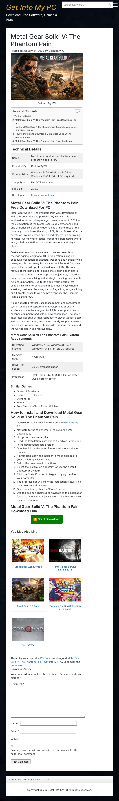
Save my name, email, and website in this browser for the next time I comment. (44, 752)
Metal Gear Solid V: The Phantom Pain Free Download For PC (45, 122)
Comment (17, 684)
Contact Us (15, 779)
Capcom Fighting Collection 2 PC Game (65, 607)
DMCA (46, 779)
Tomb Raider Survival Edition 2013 (65, 568)
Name (15, 723)
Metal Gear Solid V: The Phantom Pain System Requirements (48, 127)
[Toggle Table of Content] (76, 111)
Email (15, 731)
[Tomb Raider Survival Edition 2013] (65, 550)
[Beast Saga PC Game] (28, 589)
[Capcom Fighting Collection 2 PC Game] (65, 589)
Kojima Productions (42, 195)
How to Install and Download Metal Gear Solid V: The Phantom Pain (43, 135)
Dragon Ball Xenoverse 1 (28, 566)
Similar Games (26, 130)
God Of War (28, 645)
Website (15, 739)
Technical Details (23, 116)
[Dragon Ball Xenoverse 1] (28, 550)
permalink (16, 665)
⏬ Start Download (46, 519)
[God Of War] (28, 629)
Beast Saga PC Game (28, 606)
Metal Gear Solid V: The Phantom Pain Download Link (43, 141)
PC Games (46, 658)
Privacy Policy (32, 779)
